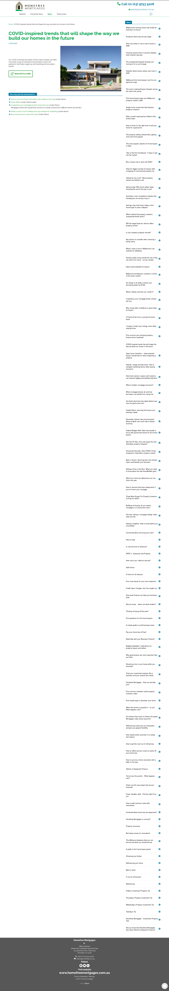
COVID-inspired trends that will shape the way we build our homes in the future (64, 36)
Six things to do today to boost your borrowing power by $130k (139, 283)
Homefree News (36, 14)
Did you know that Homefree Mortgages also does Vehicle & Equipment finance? (140, 928)
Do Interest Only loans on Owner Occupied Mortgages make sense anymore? (141, 717)
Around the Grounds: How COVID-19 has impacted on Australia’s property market (141, 452)
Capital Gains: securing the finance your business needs (140, 411)
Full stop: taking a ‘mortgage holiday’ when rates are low (141, 515)
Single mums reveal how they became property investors (140, 108)
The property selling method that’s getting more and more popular (141, 135)
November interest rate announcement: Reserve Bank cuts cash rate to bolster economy (140, 421)
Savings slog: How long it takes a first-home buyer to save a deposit (140, 206)
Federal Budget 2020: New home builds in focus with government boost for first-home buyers (141, 432)
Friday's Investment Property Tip (138, 890)
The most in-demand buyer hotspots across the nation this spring (142, 90)
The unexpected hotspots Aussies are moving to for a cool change (140, 63)
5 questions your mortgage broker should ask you (30, 105)
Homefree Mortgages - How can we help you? (140, 683)
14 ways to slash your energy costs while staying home (141, 327)
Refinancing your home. (134, 863)
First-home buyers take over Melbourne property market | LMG (140, 99)
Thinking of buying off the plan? (137, 611)
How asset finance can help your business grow (141, 596)
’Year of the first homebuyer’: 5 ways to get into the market (141, 154)
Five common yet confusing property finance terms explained (139, 336)
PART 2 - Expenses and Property (138, 553)
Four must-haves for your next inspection (141, 581)
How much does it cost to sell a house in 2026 (141, 44)
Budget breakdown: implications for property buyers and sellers (139, 647)
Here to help (130, 539)
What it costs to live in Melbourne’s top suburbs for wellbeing (34, 111)
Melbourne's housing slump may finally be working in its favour (141, 28)
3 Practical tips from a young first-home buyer (140, 318)
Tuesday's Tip (131, 911)
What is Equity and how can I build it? (139, 292)
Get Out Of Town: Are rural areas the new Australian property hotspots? (141, 442)
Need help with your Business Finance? (140, 639)
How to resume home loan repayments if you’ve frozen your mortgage (141, 488)
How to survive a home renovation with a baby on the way (33, 99)
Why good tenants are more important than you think (141, 656)
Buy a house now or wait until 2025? (24, 114)
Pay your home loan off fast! (136, 632)
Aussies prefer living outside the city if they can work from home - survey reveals (142, 258)
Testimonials (61, 14)
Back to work (131, 870)
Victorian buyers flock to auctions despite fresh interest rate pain (141, 53)
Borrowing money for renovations (138, 833)
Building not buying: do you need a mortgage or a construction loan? (138, 506)
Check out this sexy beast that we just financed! (140, 786)
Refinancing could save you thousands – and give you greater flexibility (141, 726)
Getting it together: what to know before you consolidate (142, 524)
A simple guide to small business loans (140, 625)
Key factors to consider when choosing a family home (141, 240)
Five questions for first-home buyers (139, 618)
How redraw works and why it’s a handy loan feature (140, 735)
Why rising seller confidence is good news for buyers (141, 309)
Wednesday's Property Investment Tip (140, 904)
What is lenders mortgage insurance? (139, 385)
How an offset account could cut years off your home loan (141, 751)
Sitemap (92, 976)
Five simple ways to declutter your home (141, 700)
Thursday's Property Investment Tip (139, 897)
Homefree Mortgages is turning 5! (138, 819)
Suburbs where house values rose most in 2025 (141, 72)
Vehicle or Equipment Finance (137, 769)
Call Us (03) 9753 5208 (137, 4)
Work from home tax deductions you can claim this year (141, 479)
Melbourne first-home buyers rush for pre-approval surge (141, 81)
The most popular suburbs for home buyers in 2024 (141, 144)
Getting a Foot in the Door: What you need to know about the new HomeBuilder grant (141, 470)
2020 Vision (130, 567)
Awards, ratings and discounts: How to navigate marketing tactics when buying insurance (140, 366)
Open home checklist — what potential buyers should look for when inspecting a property (141, 355)
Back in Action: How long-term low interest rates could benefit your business (141, 461)
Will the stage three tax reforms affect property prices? (140, 224)
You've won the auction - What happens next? (140, 777)
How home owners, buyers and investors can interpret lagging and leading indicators (141, 377)
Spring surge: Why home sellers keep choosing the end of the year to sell (139, 188)
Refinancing (130, 884)
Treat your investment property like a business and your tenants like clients (140, 674)
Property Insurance (133, 826)
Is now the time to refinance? (136, 546)
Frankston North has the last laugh (138, 36)
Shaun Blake (15, 102)
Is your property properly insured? (138, 232)
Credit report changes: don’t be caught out (141, 588)
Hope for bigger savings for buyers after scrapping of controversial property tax (140, 170)
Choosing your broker (134, 856)
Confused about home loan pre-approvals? (141, 812)
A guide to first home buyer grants (138, 849)
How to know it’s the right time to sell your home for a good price (141, 126)
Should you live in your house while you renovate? (140, 665)
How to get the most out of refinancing (140, 744)
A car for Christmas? (133, 877)
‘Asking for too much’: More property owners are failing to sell (139, 179)
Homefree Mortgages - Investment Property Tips (142, 919)
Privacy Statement (81, 976)
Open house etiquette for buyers (137, 266)
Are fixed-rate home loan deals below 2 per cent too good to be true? (141, 402)
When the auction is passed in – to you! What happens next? (140, 708)
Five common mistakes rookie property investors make (140, 692)
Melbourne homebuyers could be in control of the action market (141, 274)
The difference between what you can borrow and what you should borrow (139, 841)
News (50, 14)
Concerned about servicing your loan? (140, 532)
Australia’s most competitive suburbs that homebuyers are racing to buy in (141, 197)
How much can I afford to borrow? (138, 560)
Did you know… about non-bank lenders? (141, 604)
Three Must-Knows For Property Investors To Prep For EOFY (141, 497)
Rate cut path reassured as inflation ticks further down (141, 117)
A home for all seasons (134, 574)
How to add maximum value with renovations (138, 804)
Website (22, 14)
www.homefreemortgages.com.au (84, 973)
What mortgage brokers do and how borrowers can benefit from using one (139, 393)
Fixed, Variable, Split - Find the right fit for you (141, 795)
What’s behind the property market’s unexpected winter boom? (139, 215)
